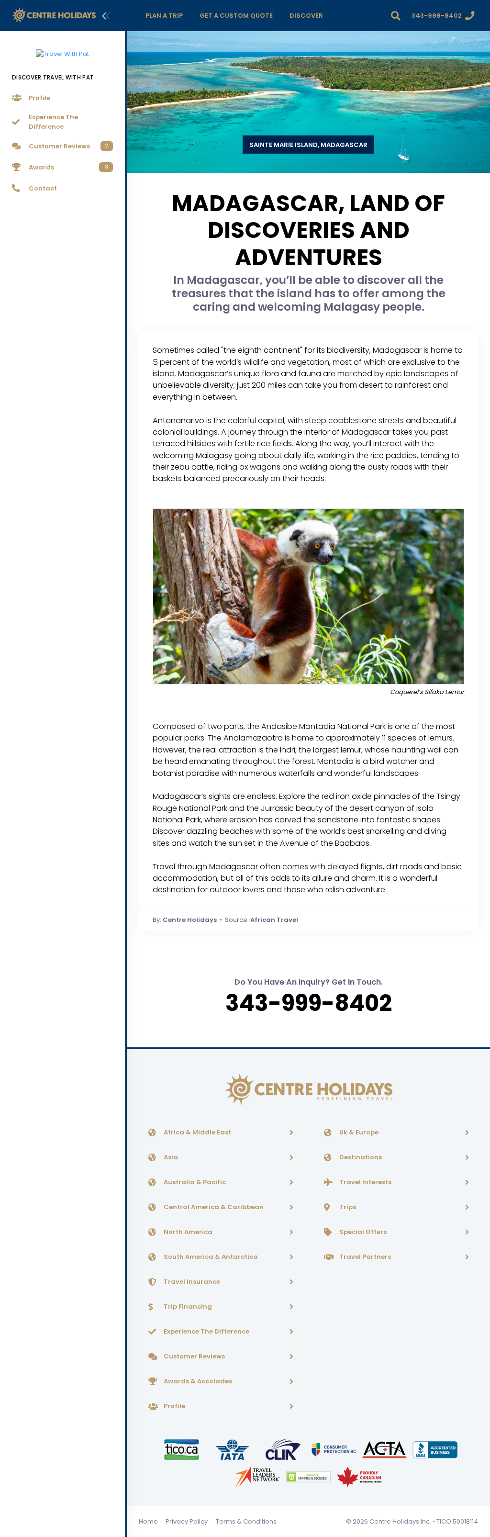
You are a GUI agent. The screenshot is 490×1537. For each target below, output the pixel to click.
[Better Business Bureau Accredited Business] (435, 1449)
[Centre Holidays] (54, 15)
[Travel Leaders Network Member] (258, 1476)
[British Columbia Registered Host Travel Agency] (334, 1449)
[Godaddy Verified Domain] (309, 1476)
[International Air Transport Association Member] (233, 1449)
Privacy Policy (187, 1521)
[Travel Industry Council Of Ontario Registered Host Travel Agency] (182, 1449)
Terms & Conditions (246, 1521)
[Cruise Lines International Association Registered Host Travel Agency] (283, 1449)
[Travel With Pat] (62, 48)
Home (148, 1521)
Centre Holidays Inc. (400, 1521)
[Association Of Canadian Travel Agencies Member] (385, 1449)
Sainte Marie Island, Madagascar (308, 144)
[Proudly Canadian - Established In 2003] (359, 1476)
